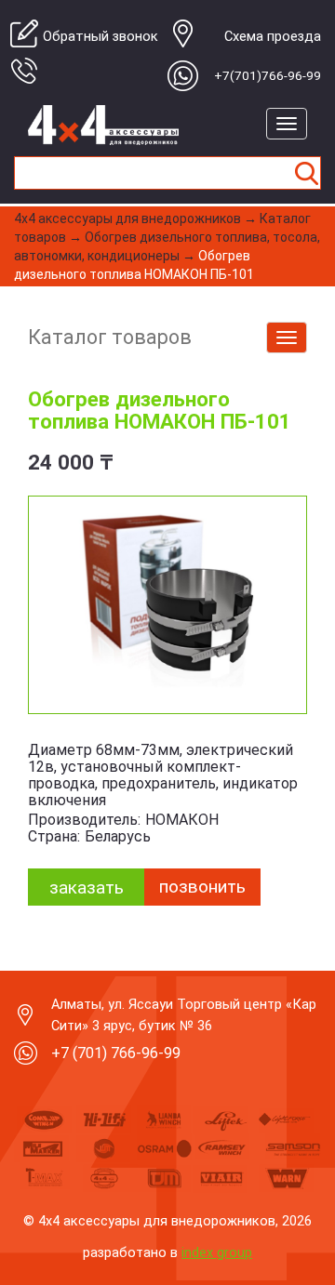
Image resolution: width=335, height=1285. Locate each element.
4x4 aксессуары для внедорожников (127, 218)
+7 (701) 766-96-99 (116, 1053)
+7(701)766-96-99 (267, 75)
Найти (306, 173)
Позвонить (202, 886)
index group (216, 1252)
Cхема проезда (272, 36)
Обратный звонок (100, 36)
